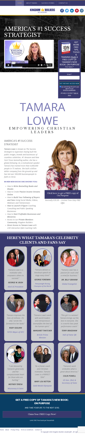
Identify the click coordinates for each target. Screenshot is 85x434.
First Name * (69, 67)
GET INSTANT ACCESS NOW (69, 83)
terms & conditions (69, 90)
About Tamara (31, 3)
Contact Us (63, 3)
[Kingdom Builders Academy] (42, 10)
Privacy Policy (15, 430)
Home (19, 3)
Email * (69, 74)
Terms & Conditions (27, 430)
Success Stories (47, 3)
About (7, 430)
